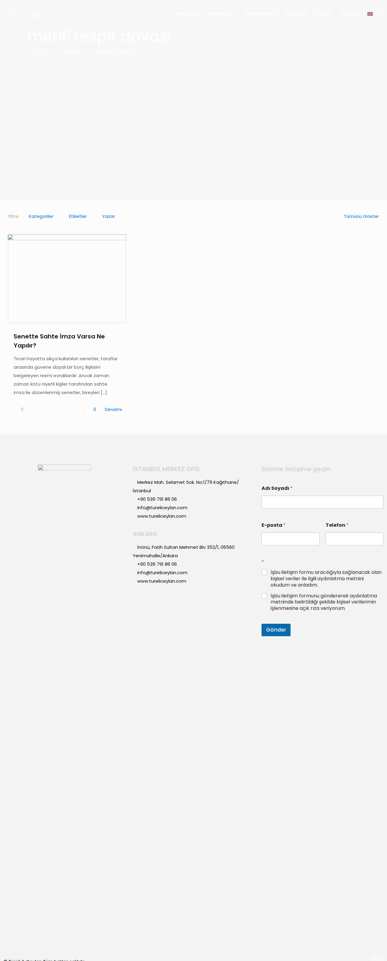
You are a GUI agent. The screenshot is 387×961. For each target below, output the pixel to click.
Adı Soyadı (277, 488)
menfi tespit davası (113, 52)
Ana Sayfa (38, 52)
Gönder (276, 629)
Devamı (113, 409)
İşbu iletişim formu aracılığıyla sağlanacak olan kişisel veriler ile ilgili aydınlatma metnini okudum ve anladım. (326, 578)
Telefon (337, 525)
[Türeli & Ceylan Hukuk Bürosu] (35, 13)
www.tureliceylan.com (161, 516)
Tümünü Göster (361, 216)
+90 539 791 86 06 (157, 499)
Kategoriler (41, 216)
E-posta (274, 525)
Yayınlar (70, 52)
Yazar (108, 216)
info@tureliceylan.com (162, 507)
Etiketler (78, 216)
